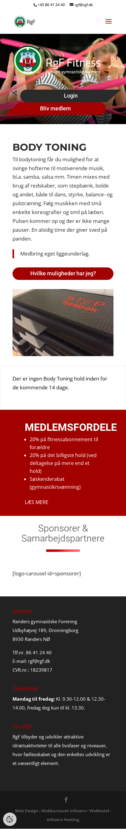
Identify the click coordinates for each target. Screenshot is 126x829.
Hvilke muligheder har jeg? (63, 273)
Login (71, 95)
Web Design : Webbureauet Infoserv (50, 810)
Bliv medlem (55, 108)
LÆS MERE (36, 502)
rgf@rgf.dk (39, 661)
